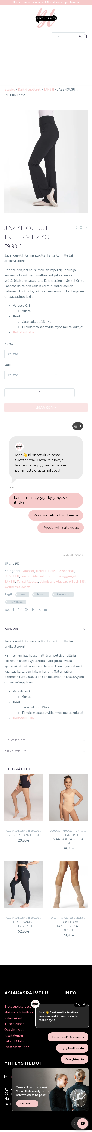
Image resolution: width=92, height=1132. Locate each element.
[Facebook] (13, 610)
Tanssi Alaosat (27, 581)
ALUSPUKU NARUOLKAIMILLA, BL (68, 839)
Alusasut (56, 831)
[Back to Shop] (81, 227)
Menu (13, 36)
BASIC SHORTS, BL (24, 835)
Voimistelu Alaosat (53, 581)
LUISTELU (11, 576)
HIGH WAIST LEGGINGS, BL (23, 924)
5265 (22, 594)
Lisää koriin (46, 407)
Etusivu (9, 89)
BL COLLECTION (35, 831)
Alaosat (28, 571)
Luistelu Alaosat (32, 576)
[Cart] (85, 36)
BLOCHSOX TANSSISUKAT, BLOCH (68, 926)
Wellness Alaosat (17, 587)
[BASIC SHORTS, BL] (23, 797)
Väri (7, 364)
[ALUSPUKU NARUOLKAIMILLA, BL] (68, 797)
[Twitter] (20, 610)
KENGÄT (81, 918)
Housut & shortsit (61, 571)
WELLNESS (77, 581)
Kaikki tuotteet (29, 89)
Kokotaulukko (23, 332)
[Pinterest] (26, 610)
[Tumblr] (33, 610)
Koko (8, 343)
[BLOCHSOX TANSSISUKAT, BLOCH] (68, 884)
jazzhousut (16, 602)
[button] (81, 36)
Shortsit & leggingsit (61, 576)
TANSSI (48, 89)
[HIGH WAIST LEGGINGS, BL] (23, 884)
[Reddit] (45, 610)
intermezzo (63, 594)
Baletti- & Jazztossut (63, 918)
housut (41, 594)
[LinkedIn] (39, 610)
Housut (41, 571)
